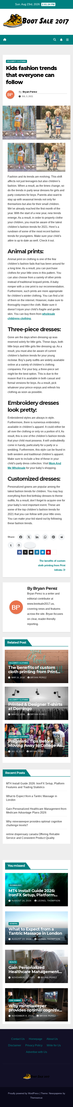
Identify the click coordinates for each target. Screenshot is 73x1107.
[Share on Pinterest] (53, 537)
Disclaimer (14, 1045)
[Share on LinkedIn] (37, 537)
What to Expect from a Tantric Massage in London (35, 931)
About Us (52, 1039)
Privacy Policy (33, 1045)
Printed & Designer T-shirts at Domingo (35, 706)
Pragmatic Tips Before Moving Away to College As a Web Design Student (35, 745)
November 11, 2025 (23, 977)
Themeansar (36, 1098)
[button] (54, 39)
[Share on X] (29, 537)
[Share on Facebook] (20, 537)
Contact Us (18, 1039)
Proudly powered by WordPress (24, 1093)
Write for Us (54, 1045)
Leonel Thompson (48, 901)
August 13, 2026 (22, 939)
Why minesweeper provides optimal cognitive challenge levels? (34, 1010)
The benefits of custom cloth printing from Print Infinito (51, 565)
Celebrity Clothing (16, 61)
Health (13, 962)
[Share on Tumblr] (11, 545)
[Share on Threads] (19, 545)
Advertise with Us (36, 1052)
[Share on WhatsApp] (45, 537)
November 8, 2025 (23, 1016)
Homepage (35, 1039)
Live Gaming (15, 1000)
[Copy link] (30, 545)
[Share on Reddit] (61, 537)
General (14, 924)
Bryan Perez (30, 91)
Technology (16, 885)
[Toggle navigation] (67, 39)
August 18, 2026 (22, 901)
